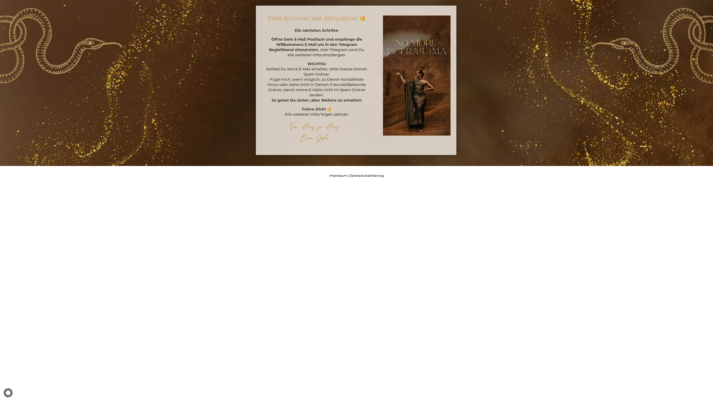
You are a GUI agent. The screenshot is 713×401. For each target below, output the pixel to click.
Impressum (338, 175)
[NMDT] (417, 134)
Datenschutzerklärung (366, 175)
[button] (8, 393)
